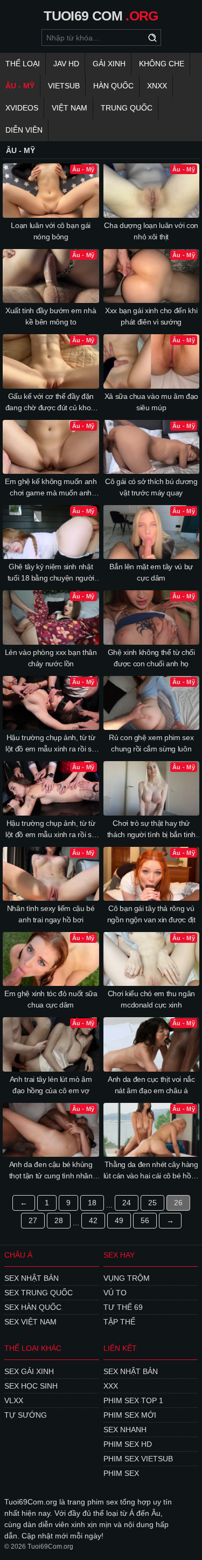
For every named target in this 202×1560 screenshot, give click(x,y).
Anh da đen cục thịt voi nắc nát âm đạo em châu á (151, 1085)
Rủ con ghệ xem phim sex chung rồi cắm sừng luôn (151, 743)
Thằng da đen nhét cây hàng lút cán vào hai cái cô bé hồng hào (151, 1171)
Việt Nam (69, 107)
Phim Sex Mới (129, 1415)
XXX (110, 1386)
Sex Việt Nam (30, 1321)
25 (152, 1202)
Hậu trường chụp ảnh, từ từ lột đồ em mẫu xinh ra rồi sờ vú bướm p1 (50, 829)
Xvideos (21, 107)
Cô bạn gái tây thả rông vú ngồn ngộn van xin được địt (151, 914)
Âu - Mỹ (19, 85)
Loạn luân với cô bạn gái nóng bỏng (50, 231)
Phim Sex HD (127, 1444)
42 (93, 1220)
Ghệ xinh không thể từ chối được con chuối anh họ (151, 658)
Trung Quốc (126, 107)
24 (126, 1202)
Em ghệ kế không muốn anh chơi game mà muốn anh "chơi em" (51, 488)
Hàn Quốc (113, 85)
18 (92, 1202)
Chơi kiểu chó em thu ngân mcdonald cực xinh (151, 999)
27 (33, 1220)
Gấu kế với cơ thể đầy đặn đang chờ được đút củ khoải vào (50, 402)
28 (58, 1220)
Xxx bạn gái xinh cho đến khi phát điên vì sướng (151, 316)
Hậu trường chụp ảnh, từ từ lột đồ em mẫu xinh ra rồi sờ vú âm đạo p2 (50, 744)
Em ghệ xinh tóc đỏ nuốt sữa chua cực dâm (50, 999)
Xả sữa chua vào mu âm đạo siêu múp (151, 402)
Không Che (161, 63)
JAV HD (66, 63)
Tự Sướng (25, 1415)
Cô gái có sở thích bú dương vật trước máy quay (151, 487)
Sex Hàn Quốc (32, 1307)
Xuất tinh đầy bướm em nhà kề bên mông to (50, 316)
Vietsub (64, 85)
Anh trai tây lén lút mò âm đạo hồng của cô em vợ (51, 1085)
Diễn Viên (24, 130)
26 (178, 1202)
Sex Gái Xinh (29, 1371)
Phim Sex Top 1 (133, 1400)
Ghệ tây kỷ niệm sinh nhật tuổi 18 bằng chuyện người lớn (51, 573)
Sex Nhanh (125, 1429)
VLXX (13, 1400)
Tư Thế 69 (123, 1307)
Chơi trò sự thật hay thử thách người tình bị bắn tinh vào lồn (151, 829)
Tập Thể (119, 1321)
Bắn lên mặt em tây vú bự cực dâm (151, 572)
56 (145, 1220)
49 (119, 1220)
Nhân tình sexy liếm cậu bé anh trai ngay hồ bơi (51, 914)
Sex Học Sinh (31, 1386)
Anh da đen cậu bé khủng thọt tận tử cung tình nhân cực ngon (51, 1171)
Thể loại (22, 63)
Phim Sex (121, 1473)
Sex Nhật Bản (31, 1278)
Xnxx (157, 85)
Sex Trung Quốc (38, 1292)
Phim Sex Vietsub (138, 1458)
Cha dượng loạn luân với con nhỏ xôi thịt (151, 231)
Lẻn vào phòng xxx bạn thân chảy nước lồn (51, 658)
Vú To (115, 1292)
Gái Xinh (109, 63)
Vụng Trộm (126, 1278)
